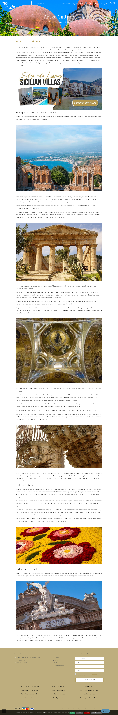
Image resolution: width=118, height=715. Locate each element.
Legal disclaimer (86, 708)
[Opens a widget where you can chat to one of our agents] (105, 711)
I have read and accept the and (88, 674)
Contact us (56, 662)
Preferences (79, 712)
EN (106, 4)
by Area (75, 4)
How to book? (57, 658)
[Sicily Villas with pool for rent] (9, 5)
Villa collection (66, 4)
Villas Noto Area (29, 698)
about (91, 4)
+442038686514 (21, 660)
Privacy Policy (76, 708)
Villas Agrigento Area (59, 698)
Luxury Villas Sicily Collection (29, 690)
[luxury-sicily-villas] (59, 89)
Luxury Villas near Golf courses (89, 690)
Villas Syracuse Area (89, 694)
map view (98, 4)
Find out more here (96, 712)
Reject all (87, 712)
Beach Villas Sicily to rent (59, 690)
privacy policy (81, 675)
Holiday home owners (59, 665)
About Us (55, 660)
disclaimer (94, 674)
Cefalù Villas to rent (88, 686)
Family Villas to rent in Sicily (29, 694)
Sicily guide (83, 4)
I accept (72, 712)
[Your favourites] (114, 4)
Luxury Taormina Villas (59, 686)
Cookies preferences (97, 708)
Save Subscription (89, 680)
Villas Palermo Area (59, 694)
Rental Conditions (66, 708)
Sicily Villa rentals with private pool (29, 686)
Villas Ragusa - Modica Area (88, 698)
